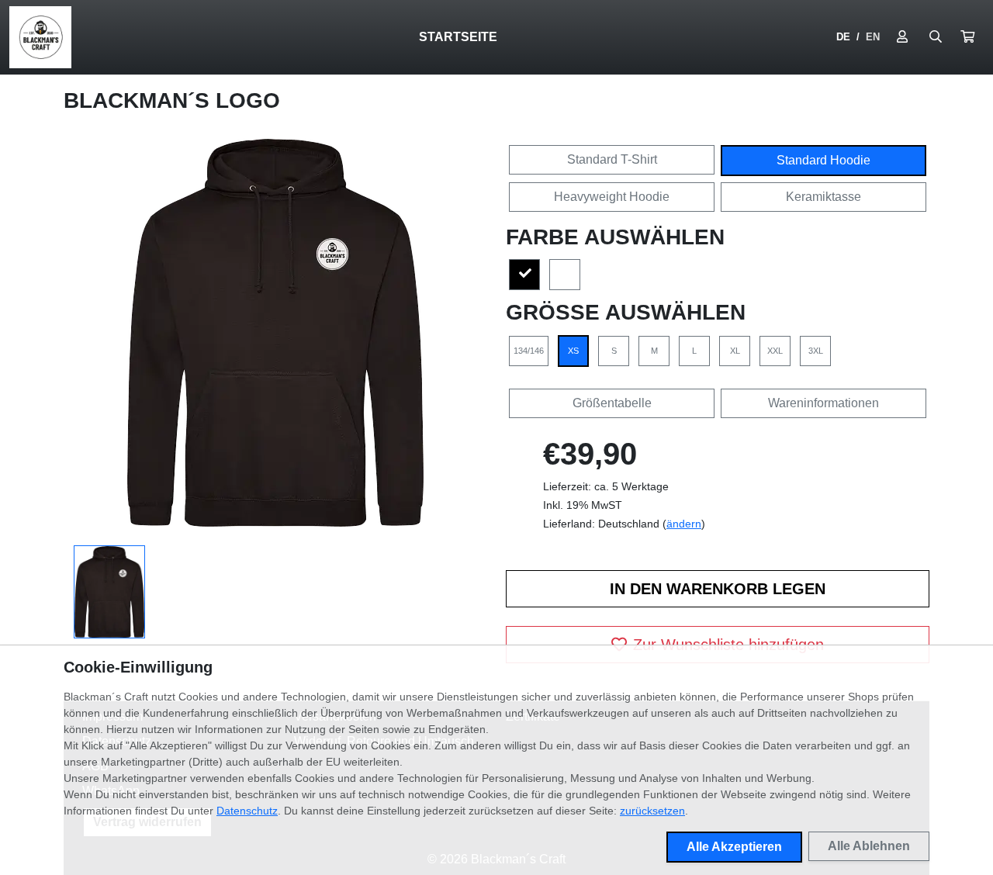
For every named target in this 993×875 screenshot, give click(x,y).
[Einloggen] (902, 37)
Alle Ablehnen (869, 846)
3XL (815, 350)
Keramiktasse (823, 196)
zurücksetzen (652, 810)
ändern (683, 523)
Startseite (458, 36)
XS (573, 350)
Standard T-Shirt (612, 159)
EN (873, 37)
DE (843, 37)
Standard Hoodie (823, 160)
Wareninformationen (823, 403)
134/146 (529, 350)
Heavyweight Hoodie (611, 196)
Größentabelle (612, 403)
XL (735, 350)
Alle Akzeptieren (734, 846)
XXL (775, 350)
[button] (967, 37)
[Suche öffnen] (935, 37)
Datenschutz (247, 810)
